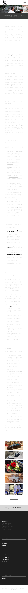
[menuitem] (24, 2)
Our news (4, 578)
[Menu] (24, 2)
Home (6, 507)
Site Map (4, 545)
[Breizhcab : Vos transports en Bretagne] (11, 2)
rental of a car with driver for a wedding (14, 60)
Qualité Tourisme (5, 557)
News (10, 507)
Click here (7, 521)
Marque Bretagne (5, 559)
